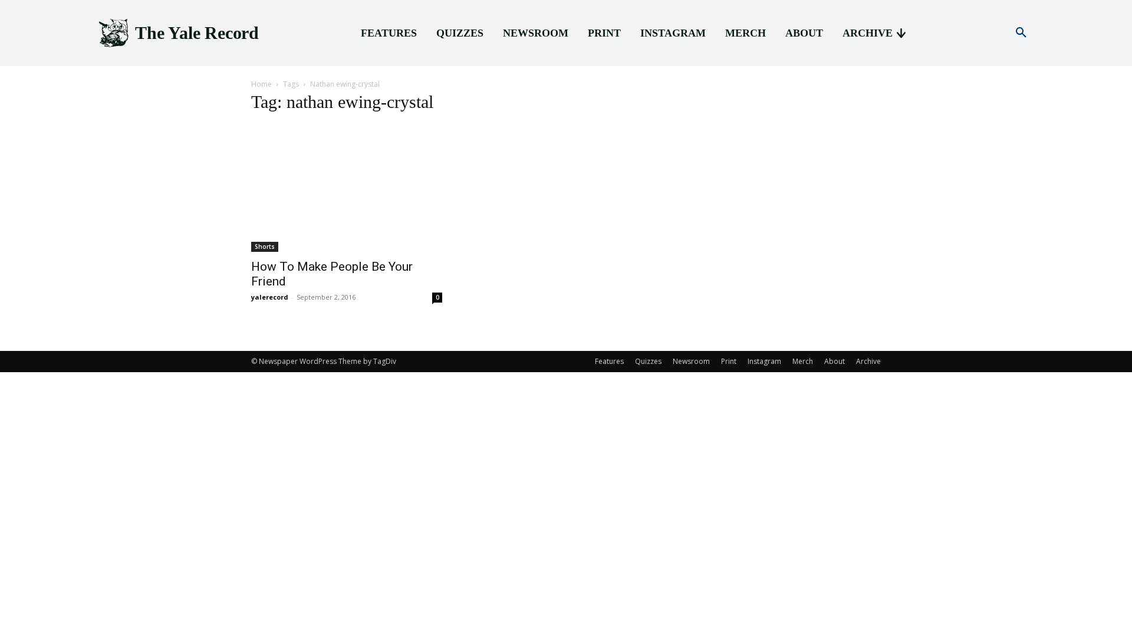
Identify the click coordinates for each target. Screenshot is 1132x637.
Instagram (764, 361)
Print (728, 361)
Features (609, 361)
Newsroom (691, 361)
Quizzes (648, 361)
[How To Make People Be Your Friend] (346, 188)
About (834, 361)
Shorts (265, 246)
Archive (868, 361)
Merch (802, 361)
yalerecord (269, 297)
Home (261, 84)
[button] (1021, 33)
